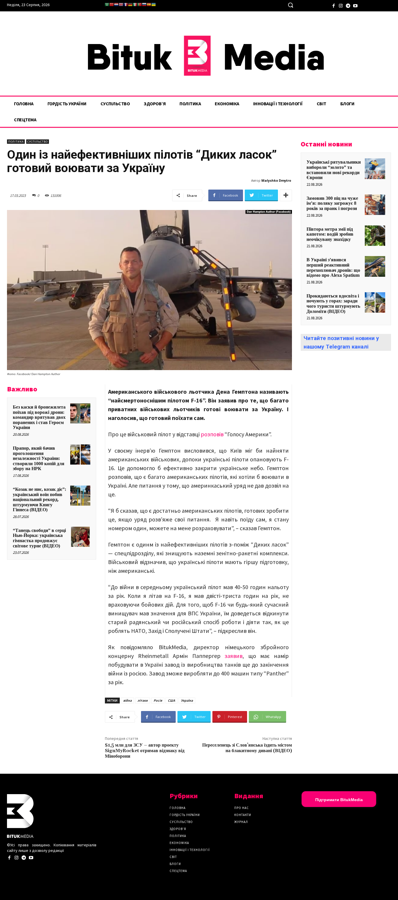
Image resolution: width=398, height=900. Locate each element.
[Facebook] (333, 5)
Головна (178, 808)
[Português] (139, 4)
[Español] (149, 4)
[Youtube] (355, 5)
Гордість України (185, 815)
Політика (16, 141)
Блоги (175, 864)
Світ (173, 857)
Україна (187, 700)
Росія (158, 700)
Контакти (242, 815)
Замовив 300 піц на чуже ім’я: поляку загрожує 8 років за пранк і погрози (332, 203)
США (171, 700)
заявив (233, 655)
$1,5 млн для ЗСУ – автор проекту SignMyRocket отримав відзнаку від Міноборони (144, 750)
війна (127, 700)
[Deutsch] (130, 4)
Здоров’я (178, 829)
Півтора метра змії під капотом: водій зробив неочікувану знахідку (330, 234)
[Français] (125, 4)
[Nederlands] (116, 4)
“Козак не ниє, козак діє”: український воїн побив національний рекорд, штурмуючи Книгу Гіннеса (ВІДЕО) (39, 499)
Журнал (241, 822)
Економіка (179, 843)
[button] (290, 5)
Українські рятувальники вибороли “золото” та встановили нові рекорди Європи (334, 170)
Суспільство (37, 141)
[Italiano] (135, 4)
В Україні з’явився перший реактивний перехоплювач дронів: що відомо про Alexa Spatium (333, 267)
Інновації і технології (190, 850)
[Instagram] (341, 5)
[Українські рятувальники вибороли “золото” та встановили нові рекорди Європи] (375, 168)
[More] (286, 195)
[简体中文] (111, 4)
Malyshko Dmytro (276, 180)
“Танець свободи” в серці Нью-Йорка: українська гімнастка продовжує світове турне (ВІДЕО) (39, 538)
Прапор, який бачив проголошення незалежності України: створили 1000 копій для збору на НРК (38, 458)
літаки (143, 700)
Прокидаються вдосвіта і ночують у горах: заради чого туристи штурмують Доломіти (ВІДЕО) (333, 303)
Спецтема (178, 871)
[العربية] (107, 4)
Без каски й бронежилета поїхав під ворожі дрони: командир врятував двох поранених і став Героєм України (39, 417)
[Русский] (144, 4)
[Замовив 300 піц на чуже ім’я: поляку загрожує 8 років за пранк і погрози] (375, 205)
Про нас (241, 808)
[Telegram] (348, 5)
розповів (213, 434)
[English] (121, 4)
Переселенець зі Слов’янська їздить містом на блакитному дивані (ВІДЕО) (247, 748)
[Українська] (153, 4)
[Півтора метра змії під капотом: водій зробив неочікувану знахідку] (375, 235)
